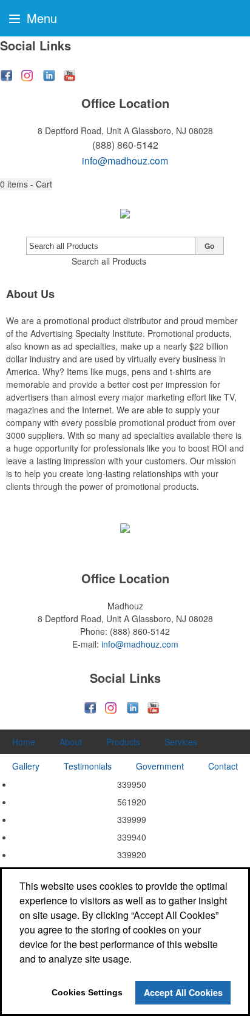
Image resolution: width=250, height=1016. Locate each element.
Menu (40, 18)
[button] (26, 184)
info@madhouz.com (125, 161)
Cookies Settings (87, 992)
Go (209, 245)
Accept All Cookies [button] (183, 992)
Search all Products (109, 261)
